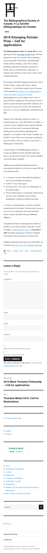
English (8, 431)
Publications (10, 475)
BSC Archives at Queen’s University (18, 493)
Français (9, 434)
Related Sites (10, 484)
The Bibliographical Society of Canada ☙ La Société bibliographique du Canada (21, 23)
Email (7, 324)
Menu (7, 32)
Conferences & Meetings (14, 478)
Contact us (8, 539)
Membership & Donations (15, 469)
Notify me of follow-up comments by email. (17, 348)
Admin (9, 251)
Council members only (13, 418)
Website (7, 335)
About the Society (10, 534)
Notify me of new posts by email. (14, 355)
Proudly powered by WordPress (31, 549)
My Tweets (7, 523)
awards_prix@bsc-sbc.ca (20, 229)
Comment (8, 279)
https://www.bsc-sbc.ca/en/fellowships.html (27, 245)
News (26, 251)
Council (8, 472)
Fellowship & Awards (13, 481)
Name (7, 313)
